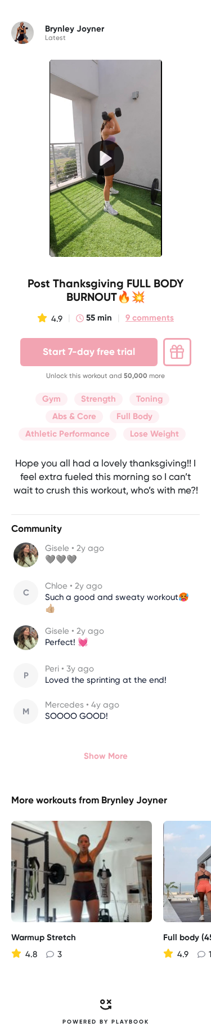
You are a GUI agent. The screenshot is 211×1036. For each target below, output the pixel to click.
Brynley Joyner (134, 800)
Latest (55, 38)
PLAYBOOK (130, 1022)
